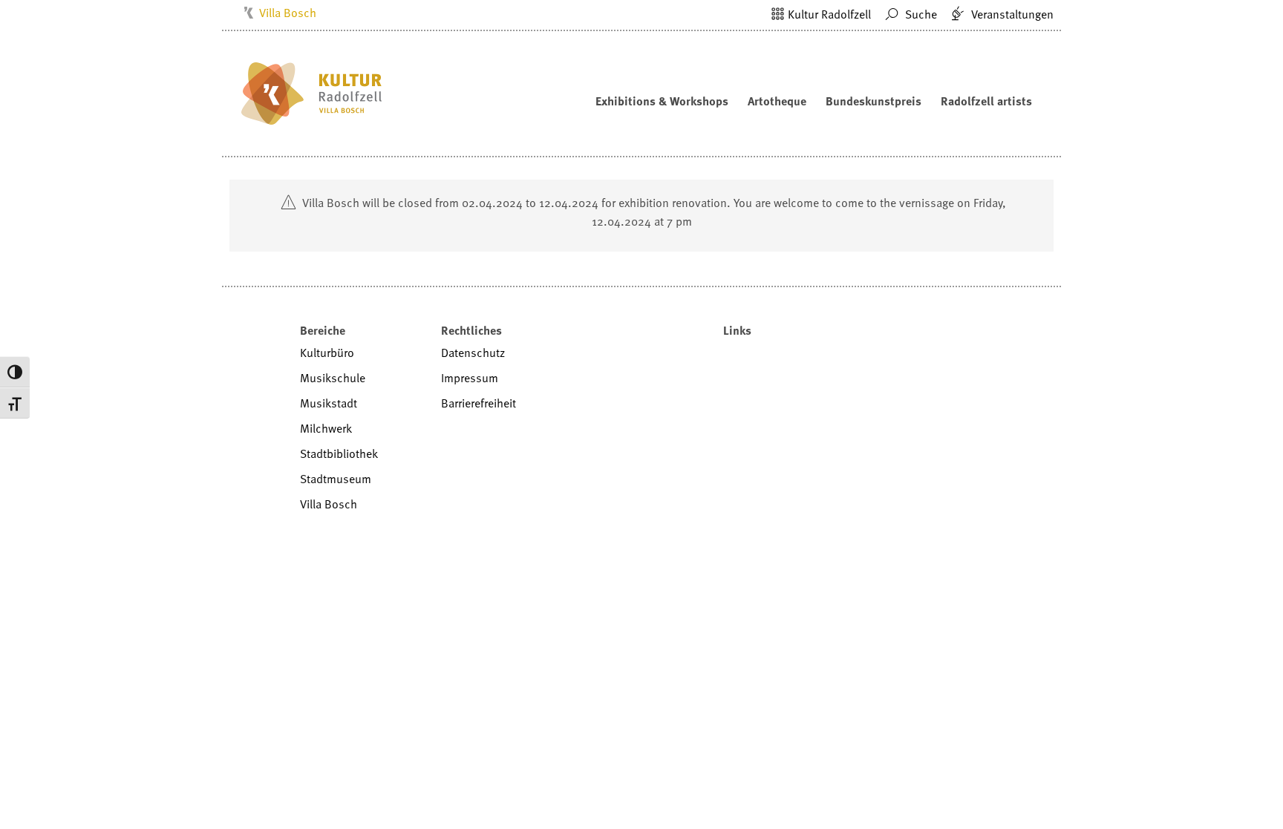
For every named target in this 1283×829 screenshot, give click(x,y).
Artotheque (777, 101)
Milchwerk (326, 428)
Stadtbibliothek (339, 453)
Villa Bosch (287, 13)
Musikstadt (328, 403)
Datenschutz (473, 352)
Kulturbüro (327, 352)
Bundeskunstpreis (873, 101)
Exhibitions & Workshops (661, 101)
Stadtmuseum (335, 479)
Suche (919, 14)
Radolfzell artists (986, 101)
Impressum (469, 378)
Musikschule (332, 378)
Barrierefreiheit (478, 403)
